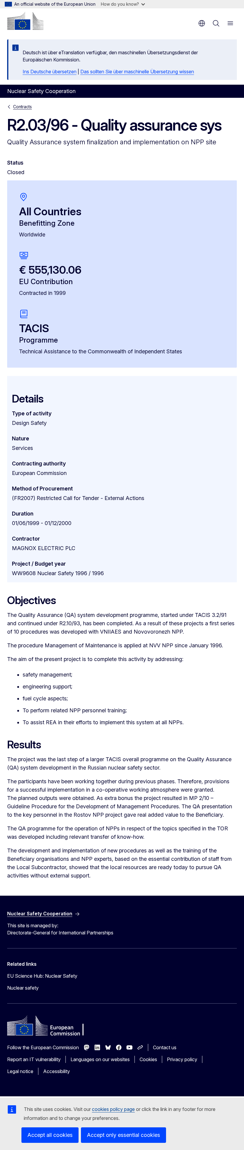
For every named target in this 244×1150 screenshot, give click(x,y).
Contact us (164, 1047)
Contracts (22, 106)
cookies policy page (113, 1109)
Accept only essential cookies (123, 1135)
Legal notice (20, 1071)
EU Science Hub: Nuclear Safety (42, 976)
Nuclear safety (23, 988)
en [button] (201, 23)
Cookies (148, 1059)
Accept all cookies (50, 1135)
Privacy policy (182, 1059)
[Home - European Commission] (25, 21)
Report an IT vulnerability (34, 1059)
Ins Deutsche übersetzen (49, 72)
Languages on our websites (100, 1059)
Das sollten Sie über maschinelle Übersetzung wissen (137, 72)
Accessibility (56, 1071)
